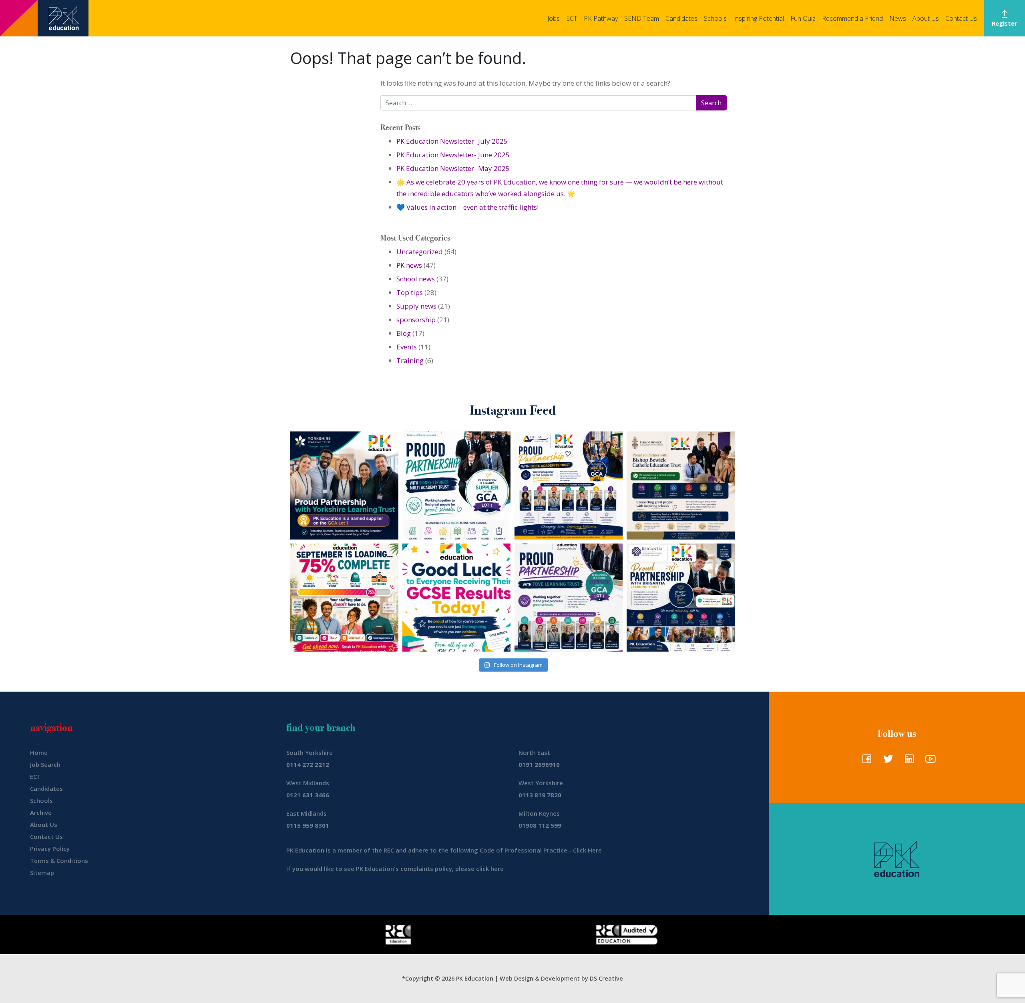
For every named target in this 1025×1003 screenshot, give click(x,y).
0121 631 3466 (307, 795)
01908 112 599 (540, 825)
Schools (715, 18)
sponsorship (416, 319)
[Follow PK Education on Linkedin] (907, 761)
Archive (41, 812)
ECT (571, 18)
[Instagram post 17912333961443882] (344, 598)
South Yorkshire (309, 752)
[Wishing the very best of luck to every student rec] (456, 598)
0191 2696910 (539, 764)
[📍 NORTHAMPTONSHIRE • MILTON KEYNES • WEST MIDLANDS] (569, 598)
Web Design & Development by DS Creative (561, 978)
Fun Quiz (803, 18)
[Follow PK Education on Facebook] (865, 761)
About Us (925, 18)
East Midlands (306, 813)
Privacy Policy (50, 849)
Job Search (45, 764)
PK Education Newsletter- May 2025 (453, 168)
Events (406, 346)
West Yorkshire (541, 783)
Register (1004, 23)
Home (39, 752)
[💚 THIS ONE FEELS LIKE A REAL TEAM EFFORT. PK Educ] (456, 485)
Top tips (409, 292)
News (897, 18)
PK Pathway (601, 18)
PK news (409, 265)
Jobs (553, 18)
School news (415, 278)
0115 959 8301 (307, 825)
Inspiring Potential (758, 18)
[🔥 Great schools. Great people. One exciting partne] (681, 598)
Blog (403, 333)
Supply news (416, 306)
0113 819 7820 (540, 795)
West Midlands (307, 783)
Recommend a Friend (852, 18)
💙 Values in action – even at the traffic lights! (467, 207)
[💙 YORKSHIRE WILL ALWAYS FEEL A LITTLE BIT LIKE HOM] (344, 485)
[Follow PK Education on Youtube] (928, 761)
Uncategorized (419, 251)
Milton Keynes (539, 813)
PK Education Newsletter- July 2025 (452, 141)
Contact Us (961, 18)
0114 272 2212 (307, 764)
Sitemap (42, 873)
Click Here (587, 850)
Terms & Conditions (59, 861)
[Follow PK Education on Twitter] (886, 761)
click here (490, 869)
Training (410, 360)
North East (534, 752)
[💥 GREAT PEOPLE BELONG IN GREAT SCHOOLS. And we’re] (681, 485)
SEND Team (641, 18)
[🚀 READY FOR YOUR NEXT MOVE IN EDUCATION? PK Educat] (569, 485)
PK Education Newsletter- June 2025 (453, 154)
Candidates (681, 18)
